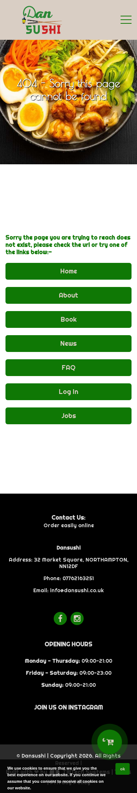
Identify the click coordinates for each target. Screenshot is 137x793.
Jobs (68, 415)
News (68, 343)
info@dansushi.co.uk (77, 590)
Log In (68, 391)
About (68, 295)
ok (122, 769)
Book (69, 319)
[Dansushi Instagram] (77, 618)
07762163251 (78, 578)
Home (68, 271)
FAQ (69, 367)
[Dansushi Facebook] (60, 618)
